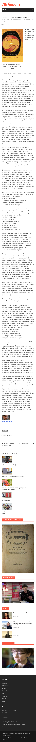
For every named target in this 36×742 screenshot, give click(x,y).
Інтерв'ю (4, 683)
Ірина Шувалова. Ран (25, 443)
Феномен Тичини (17, 632)
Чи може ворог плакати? (20, 613)
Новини (4, 698)
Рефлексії (5, 685)
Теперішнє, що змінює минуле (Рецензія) (13, 476)
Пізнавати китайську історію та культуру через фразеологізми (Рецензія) (14, 488)
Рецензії (5, 430)
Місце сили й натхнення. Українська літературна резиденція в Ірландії (23, 623)
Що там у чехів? (6, 500)
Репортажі (5, 696)
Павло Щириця (17, 19)
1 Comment (27, 19)
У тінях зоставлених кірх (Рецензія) (11, 465)
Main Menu (8, 10)
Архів (3, 701)
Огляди (4, 688)
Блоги (3, 693)
